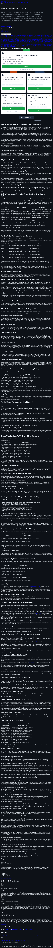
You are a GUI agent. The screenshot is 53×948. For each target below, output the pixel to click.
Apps (19, 2)
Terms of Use (10, 934)
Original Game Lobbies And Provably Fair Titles (24, 40)
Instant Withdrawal (8, 2)
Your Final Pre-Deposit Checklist (17, 45)
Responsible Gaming (33, 934)
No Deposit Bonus (24, 2)
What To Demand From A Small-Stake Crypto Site (33, 38)
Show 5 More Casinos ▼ (26, 117)
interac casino (39, 613)
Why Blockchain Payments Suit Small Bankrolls (37, 35)
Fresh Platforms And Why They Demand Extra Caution (38, 42)
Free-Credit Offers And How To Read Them (29, 44)
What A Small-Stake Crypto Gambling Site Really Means (13, 35)
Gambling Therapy (27, 929)
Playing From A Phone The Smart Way (10, 44)
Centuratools (3, 1)
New (16, 2)
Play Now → (26, 66)
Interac (13, 2)
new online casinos (37, 641)
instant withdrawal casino (34, 586)
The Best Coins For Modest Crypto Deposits (39, 36)
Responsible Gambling (16, 929)
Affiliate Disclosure (17, 934)
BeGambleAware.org (38, 120)
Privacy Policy (4, 934)
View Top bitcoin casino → (7, 26)
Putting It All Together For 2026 (33, 45)
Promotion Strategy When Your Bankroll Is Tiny (21, 41)
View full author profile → (6, 878)
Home (2, 2)
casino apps (31, 662)
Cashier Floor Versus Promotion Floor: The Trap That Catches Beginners (26, 36)
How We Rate (25, 934)
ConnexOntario (7, 929)
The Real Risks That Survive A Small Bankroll (29, 39)
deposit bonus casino (41, 684)
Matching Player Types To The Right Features (14, 42)
